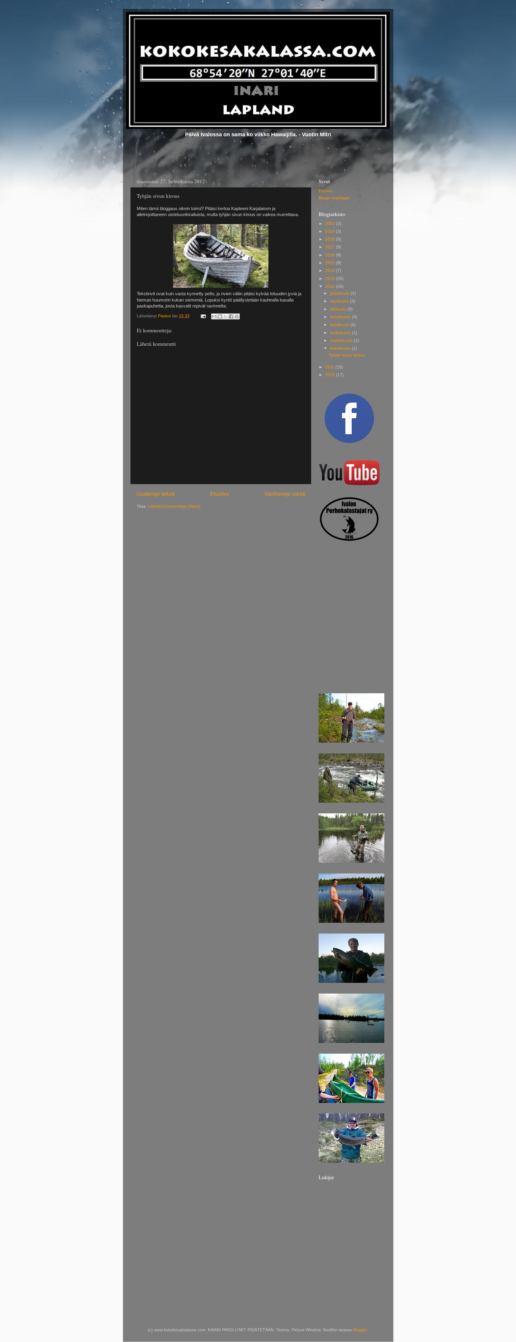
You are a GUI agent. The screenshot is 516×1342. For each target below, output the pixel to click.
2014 (330, 270)
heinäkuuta (341, 317)
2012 (330, 286)
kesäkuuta (340, 324)
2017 (330, 247)
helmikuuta (341, 348)
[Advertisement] (348, 582)
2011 (330, 367)
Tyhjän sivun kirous (346, 355)
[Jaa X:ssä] (225, 316)
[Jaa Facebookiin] (231, 316)
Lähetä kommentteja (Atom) (174, 506)
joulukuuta (340, 293)
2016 (330, 255)
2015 (330, 263)
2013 (330, 278)
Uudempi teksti (155, 494)
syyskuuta (340, 301)
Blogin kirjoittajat (334, 198)
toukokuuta (341, 332)
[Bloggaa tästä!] (220, 316)
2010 (330, 375)
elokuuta (338, 309)
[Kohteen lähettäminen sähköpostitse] (214, 316)
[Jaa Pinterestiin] (237, 316)
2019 (330, 231)
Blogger (360, 1330)
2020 (330, 223)
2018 (330, 239)
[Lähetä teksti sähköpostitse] (203, 316)
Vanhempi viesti (285, 494)
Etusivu (219, 494)
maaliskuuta (342, 340)
